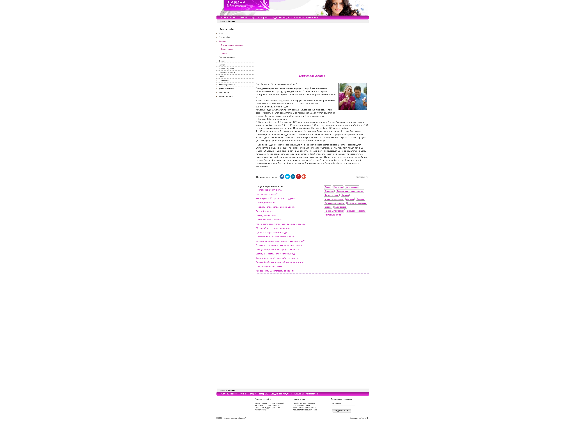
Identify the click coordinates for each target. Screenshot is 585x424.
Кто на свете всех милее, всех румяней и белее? (280, 224)
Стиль (221, 33)
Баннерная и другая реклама (267, 408)
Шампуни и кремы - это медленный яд (275, 253)
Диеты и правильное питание (232, 45)
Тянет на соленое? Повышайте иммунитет (277, 258)
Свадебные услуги (280, 17)
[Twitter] (287, 178)
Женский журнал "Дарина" (234, 418)
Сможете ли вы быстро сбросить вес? (275, 236)
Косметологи (312, 17)
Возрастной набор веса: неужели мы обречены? (280, 241)
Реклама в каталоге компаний (267, 406)
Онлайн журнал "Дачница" (304, 403)
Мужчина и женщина (226, 57)
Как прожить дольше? (267, 194)
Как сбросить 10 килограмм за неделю (275, 271)
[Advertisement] (312, 48)
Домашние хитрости (226, 88)
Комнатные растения (227, 73)
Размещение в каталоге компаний (269, 403)
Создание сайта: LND (359, 418)
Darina (222, 21)
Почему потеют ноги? (267, 215)
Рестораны (263, 17)
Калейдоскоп (224, 81)
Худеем (224, 53)
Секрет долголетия (265, 202)
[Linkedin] (293, 178)
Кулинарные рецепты (227, 69)
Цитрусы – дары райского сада (271, 232)
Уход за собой (224, 37)
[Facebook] (282, 178)
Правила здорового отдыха (269, 266)
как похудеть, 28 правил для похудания (276, 198)
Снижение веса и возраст (268, 219)
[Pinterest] (298, 178)
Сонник (221, 77)
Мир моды (338, 187)
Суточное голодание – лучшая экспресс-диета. (279, 245)
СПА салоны (297, 17)
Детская (222, 61)
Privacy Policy (260, 410)
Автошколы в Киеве (301, 406)
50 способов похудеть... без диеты (273, 228)
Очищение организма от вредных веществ (277, 249)
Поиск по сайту (224, 92)
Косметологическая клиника (305, 410)
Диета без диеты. (264, 211)
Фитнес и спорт (247, 17)
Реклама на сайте (225, 96)
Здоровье (222, 41)
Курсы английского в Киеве (304, 408)
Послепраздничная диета (269, 190)
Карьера (222, 65)
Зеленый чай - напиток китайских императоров (279, 262)
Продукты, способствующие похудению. (276, 207)
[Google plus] (303, 178)
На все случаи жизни (227, 85)
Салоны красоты (229, 17)
